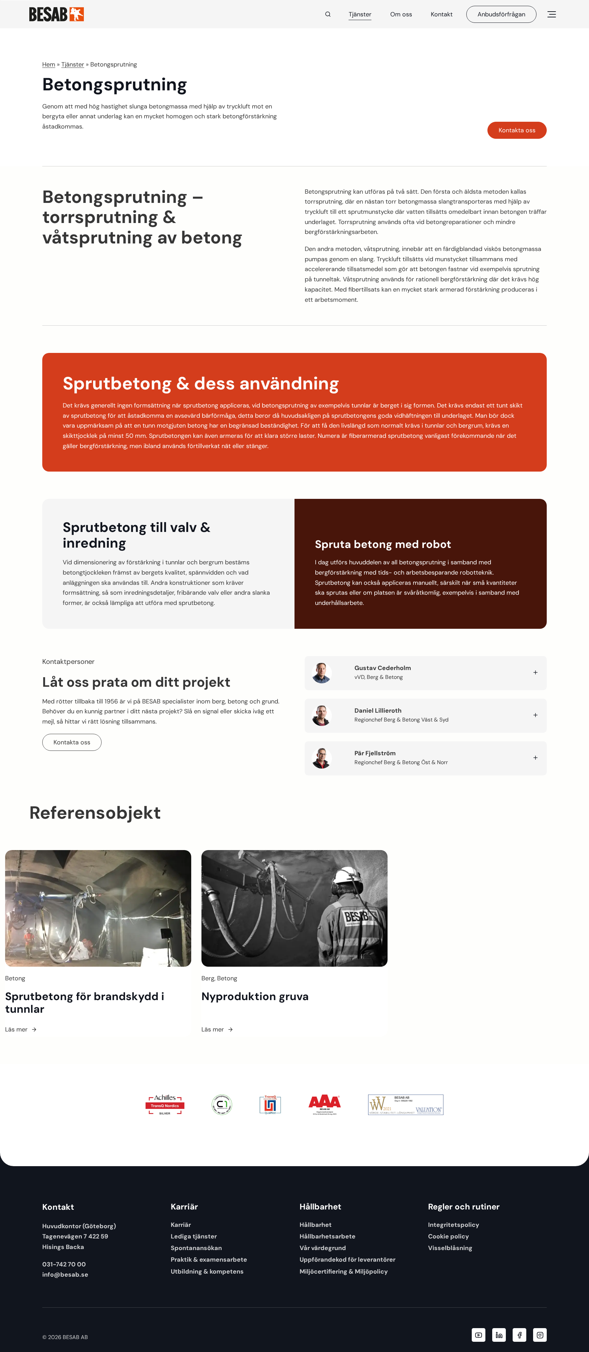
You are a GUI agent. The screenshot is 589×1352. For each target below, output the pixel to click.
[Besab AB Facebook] (519, 1335)
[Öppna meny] (551, 14)
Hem (48, 64)
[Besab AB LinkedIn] (499, 1335)
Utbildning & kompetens (207, 1271)
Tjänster (360, 14)
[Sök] (328, 14)
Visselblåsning (450, 1248)
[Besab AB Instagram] (540, 1335)
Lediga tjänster (194, 1236)
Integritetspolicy (453, 1225)
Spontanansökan (196, 1248)
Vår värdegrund (323, 1248)
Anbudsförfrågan (501, 14)
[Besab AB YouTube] (478, 1335)
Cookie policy (448, 1236)
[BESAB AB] (56, 14)
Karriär (181, 1225)
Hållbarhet (316, 1225)
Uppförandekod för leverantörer (347, 1259)
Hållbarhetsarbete (328, 1236)
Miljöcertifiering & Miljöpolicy (344, 1271)
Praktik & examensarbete (209, 1259)
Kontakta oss (517, 130)
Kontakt (442, 14)
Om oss (401, 14)
